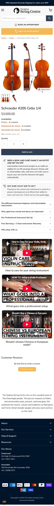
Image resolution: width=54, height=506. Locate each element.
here (47, 195)
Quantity (4, 139)
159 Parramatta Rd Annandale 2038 (15, 467)
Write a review (27, 369)
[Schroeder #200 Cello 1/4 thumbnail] (5, 98)
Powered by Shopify (27, 500)
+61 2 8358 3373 (8, 470)
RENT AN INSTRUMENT (28, 31)
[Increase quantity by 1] (23, 144)
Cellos (11, 38)
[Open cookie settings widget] (4, 502)
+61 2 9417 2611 (8, 459)
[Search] (49, 18)
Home (3, 38)
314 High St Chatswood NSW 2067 (15, 456)
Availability (6, 119)
